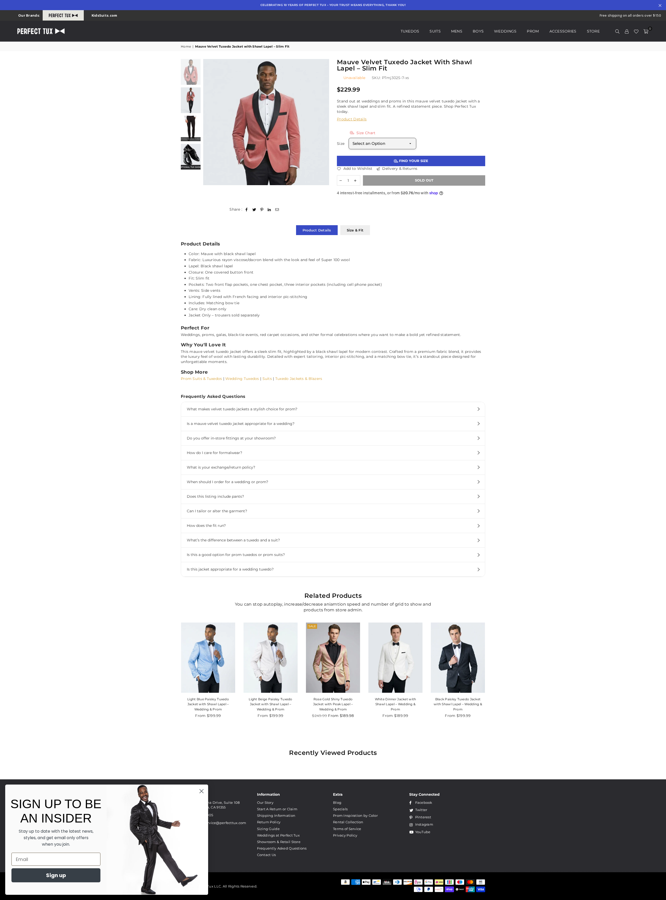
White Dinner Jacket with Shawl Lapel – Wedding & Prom (333, 704)
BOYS (478, 31)
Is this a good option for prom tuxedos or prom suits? (236, 555)
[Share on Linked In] (269, 209)
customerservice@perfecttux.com (216, 823)
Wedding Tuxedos (242, 378)
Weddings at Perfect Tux (278, 835)
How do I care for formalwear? (214, 453)
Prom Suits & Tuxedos (201, 378)
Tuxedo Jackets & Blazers (298, 378)
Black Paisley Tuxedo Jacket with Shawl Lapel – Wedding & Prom (395, 704)
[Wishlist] (636, 31)
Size (340, 143)
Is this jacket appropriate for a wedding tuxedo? (230, 569)
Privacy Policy (345, 835)
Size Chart (365, 133)
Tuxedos (410, 31)
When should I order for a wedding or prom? (227, 482)
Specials (340, 809)
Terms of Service (347, 829)
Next (324, 122)
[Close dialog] (201, 791)
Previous (207, 122)
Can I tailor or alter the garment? (217, 511)
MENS (456, 31)
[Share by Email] (277, 209)
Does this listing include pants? (215, 496)
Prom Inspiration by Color (355, 815)
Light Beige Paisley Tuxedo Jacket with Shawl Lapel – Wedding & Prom (208, 704)
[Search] (617, 31)
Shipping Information (276, 815)
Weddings (505, 31)
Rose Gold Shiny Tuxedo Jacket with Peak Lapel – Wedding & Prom (271, 704)
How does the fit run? (206, 525)
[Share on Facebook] (247, 209)
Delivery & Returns (399, 168)
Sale (249, 626)
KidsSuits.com (104, 15)
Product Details (352, 119)
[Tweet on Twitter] (254, 209)
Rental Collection (348, 822)
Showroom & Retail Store (278, 842)
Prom (533, 31)
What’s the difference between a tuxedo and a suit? (233, 540)
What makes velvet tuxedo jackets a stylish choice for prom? (242, 409)
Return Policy (269, 822)
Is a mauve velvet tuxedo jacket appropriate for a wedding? (240, 424)
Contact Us (266, 855)
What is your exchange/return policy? (221, 467)
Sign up (56, 875)
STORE (593, 31)
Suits (435, 31)
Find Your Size (413, 161)
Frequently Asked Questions (282, 848)
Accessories (563, 31)
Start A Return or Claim (277, 809)
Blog (337, 802)
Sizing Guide (268, 829)
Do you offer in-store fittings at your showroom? (231, 438)
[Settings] (626, 31)
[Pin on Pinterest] (262, 209)
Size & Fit (355, 230)
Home (186, 46)
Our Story (265, 802)
